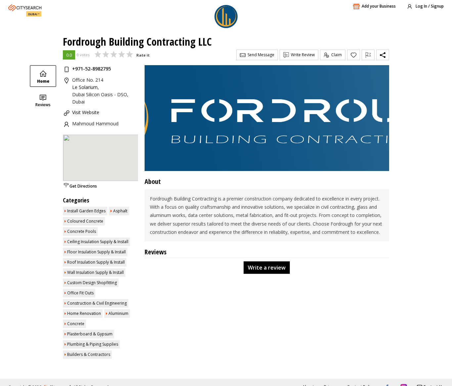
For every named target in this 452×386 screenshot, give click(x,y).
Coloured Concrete (85, 221)
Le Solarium (85, 87)
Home (43, 81)
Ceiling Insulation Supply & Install (97, 241)
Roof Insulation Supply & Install (96, 262)
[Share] (382, 55)
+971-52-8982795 (91, 68)
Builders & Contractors (88, 354)
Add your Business (379, 6)
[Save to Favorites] (353, 55)
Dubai (32, 14)
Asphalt (120, 211)
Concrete (75, 323)
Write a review (267, 267)
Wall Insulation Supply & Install (95, 272)
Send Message (260, 55)
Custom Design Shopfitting (92, 282)
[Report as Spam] (368, 55)
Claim (335, 55)
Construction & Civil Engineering (97, 303)
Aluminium (118, 313)
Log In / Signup (429, 6)
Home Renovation (84, 313)
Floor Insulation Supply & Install (96, 252)
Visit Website (85, 112)
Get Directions (83, 186)
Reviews (43, 104)
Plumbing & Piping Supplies (92, 344)
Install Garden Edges (86, 211)
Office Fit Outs (80, 293)
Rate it (143, 55)
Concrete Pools (81, 231)
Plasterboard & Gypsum (90, 334)
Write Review (302, 55)
